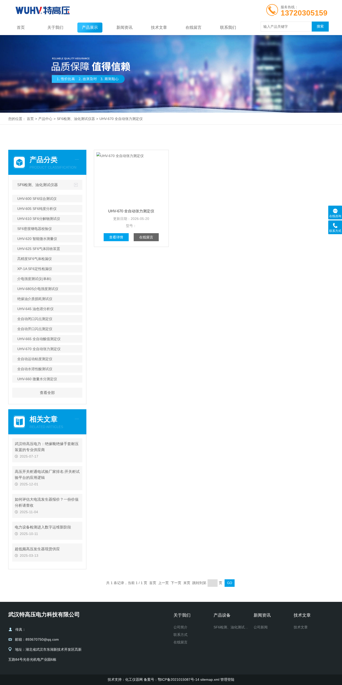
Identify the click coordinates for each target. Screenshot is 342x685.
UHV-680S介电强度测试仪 (37, 289)
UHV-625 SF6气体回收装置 (38, 249)
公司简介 (181, 627)
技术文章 (159, 27)
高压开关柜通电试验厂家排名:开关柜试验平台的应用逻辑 (47, 474)
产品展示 (90, 27)
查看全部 (47, 392)
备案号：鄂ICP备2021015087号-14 (171, 679)
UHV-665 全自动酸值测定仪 (39, 339)
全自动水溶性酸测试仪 (34, 369)
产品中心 (45, 119)
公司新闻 (261, 627)
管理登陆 (227, 679)
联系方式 (181, 635)
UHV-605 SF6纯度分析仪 (37, 209)
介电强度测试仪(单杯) (34, 279)
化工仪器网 (134, 679)
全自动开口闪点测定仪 (34, 329)
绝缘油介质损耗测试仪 (34, 299)
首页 (21, 27)
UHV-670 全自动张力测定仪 (121, 119)
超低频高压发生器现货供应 (37, 549)
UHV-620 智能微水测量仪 (37, 239)
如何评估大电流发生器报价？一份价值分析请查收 (47, 502)
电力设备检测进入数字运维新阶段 (43, 527)
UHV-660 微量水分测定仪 (37, 379)
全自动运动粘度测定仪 (34, 359)
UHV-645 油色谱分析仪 (35, 309)
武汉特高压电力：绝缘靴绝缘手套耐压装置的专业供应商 (47, 447)
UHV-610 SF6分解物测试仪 (38, 219)
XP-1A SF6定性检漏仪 (34, 269)
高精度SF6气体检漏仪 (34, 259)
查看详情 (116, 237)
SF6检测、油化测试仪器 (76, 119)
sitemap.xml (209, 679)
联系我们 (228, 27)
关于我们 (55, 27)
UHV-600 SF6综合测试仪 (37, 199)
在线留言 (194, 27)
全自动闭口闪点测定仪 (34, 319)
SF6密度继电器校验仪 (34, 229)
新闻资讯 (124, 27)
